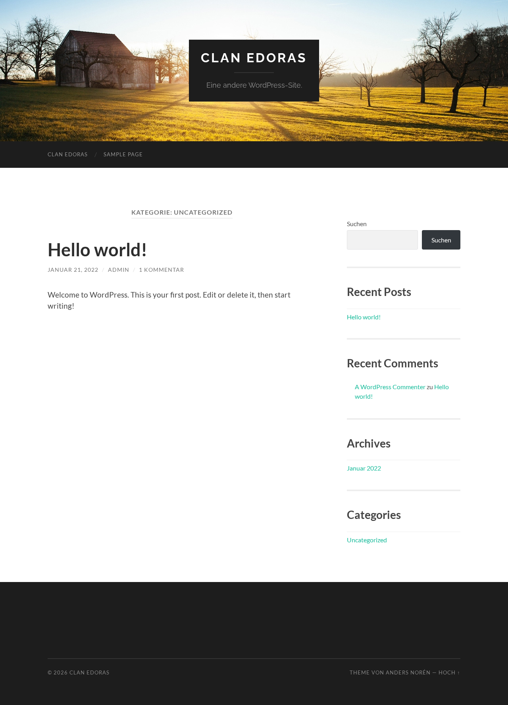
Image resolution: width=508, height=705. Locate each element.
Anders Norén (408, 672)
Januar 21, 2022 (73, 269)
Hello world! (97, 249)
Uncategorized (367, 540)
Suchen (357, 223)
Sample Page (123, 154)
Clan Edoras (254, 57)
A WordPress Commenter (390, 386)
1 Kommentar (161, 269)
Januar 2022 (364, 468)
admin (118, 269)
